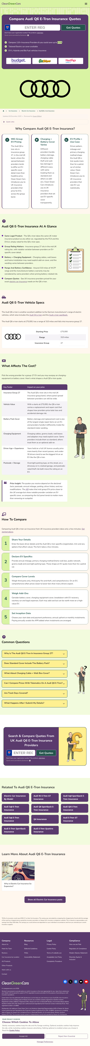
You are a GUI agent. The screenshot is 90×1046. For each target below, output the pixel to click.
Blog (25, 944)
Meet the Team (7, 949)
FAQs (26, 953)
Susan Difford (37, 116)
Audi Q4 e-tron (35, 315)
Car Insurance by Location (10, 957)
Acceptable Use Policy (54, 957)
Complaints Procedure (54, 961)
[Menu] (86, 4)
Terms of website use (54, 953)
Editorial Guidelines (30, 949)
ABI (26, 489)
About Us (5, 944)
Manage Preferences (45, 1042)
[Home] (3, 111)
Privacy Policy (51, 944)
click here (40, 33)
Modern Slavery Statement (78, 953)
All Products (6, 961)
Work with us (6, 970)
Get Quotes (73, 27)
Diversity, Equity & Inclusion (75, 958)
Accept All (23, 1036)
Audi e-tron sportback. (58, 315)
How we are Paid (75, 944)
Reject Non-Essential (66, 1036)
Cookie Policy (51, 949)
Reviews (4, 953)
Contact (4, 974)
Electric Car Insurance (28, 111)
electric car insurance (18, 281)
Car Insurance (13, 111)
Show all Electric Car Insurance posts (45, 899)
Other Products (7, 965)
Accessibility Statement (32, 957)
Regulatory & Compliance (78, 949)
